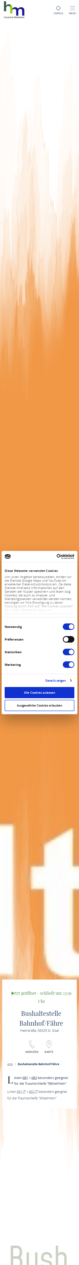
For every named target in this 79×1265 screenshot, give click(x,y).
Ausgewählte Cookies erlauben (39, 705)
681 (25, 1078)
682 (34, 1078)
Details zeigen (55, 681)
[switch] (68, 639)
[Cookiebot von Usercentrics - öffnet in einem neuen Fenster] (56, 556)
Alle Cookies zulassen (39, 692)
